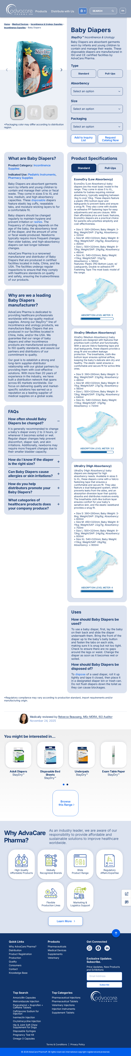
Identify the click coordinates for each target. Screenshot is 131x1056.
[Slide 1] (64, 784)
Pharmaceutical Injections (66, 997)
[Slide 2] (67, 784)
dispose (80, 674)
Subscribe (104, 984)
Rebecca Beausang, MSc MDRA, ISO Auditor (85, 716)
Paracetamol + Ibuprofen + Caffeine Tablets (28, 1006)
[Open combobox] (97, 91)
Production (15, 958)
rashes (38, 221)
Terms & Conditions (56, 1044)
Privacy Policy (77, 1044)
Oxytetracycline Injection (27, 1021)
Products (41, 11)
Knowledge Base (18, 973)
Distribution (15, 950)
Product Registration (20, 954)
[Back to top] (116, 933)
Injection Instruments (63, 1009)
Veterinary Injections (63, 1005)
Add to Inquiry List (83, 139)
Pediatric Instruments (42, 174)
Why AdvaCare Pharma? (22, 946)
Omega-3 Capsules (24, 1038)
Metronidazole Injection (26, 1001)
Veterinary (53, 958)
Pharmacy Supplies (20, 177)
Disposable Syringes (24, 1031)
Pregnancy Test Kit (23, 1035)
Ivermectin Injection (24, 1017)
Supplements (55, 954)
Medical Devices (57, 950)
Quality (13, 961)
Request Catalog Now (110, 139)
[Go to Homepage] (18, 9)
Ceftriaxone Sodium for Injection (26, 1012)
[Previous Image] (7, 70)
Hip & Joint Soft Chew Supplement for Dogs (25, 1026)
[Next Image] (61, 70)
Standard (83, 73)
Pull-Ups (110, 73)
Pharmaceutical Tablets (65, 1001)
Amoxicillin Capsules (24, 997)
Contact (13, 969)
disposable (38, 200)
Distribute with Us (62, 11)
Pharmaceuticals (57, 946)
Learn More (66, 921)
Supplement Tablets (63, 1012)
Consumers (15, 965)
